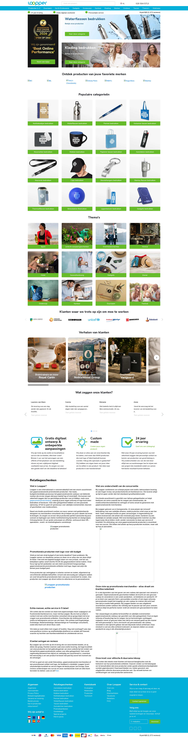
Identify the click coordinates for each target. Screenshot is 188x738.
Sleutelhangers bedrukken (111, 180)
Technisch (88, 696)
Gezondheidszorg (77, 275)
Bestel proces (33, 701)
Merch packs (59, 717)
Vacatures (111, 696)
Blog (109, 690)
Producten (88, 693)
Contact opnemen (139, 701)
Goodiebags (58, 711)
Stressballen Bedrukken (77, 209)
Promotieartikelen (61, 709)
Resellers (111, 698)
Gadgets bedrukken (145, 209)
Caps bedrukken (77, 180)
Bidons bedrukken (61, 690)
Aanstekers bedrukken (145, 152)
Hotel (43, 275)
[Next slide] (156, 357)
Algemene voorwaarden (33, 689)
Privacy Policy (33, 693)
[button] (162, 320)
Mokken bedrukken (77, 152)
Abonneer (155, 721)
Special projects (60, 714)
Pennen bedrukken (111, 123)
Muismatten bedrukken (43, 152)
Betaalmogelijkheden (36, 696)
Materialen (88, 690)
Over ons (110, 688)
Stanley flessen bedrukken (144, 180)
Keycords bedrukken (43, 180)
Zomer (145, 275)
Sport (43, 247)
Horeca (145, 247)
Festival (145, 303)
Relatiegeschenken (63, 684)
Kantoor (77, 303)
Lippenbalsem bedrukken (111, 209)
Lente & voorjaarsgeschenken (77, 247)
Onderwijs (43, 303)
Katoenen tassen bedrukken (145, 123)
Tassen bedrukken (61, 703)
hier (57, 671)
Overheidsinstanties (111, 247)
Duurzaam (111, 303)
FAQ (109, 701)
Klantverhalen (112, 693)
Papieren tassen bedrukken (111, 152)
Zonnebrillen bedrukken (63, 706)
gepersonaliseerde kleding (40, 500)
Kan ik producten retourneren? (34, 704)
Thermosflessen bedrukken (43, 209)
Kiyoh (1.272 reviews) (149, 12)
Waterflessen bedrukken (77, 123)
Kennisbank (90, 684)
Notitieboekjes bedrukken (43, 123)
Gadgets (110, 275)
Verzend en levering (36, 698)
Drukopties (88, 688)
